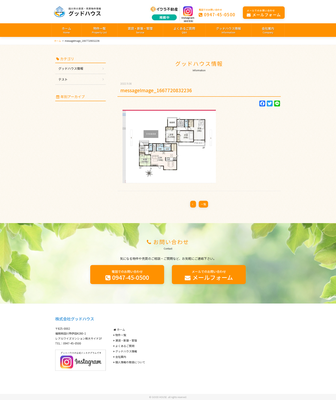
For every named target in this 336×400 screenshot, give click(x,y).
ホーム (66, 30)
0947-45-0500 (217, 12)
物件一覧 (99, 30)
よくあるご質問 (184, 30)
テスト (63, 79)
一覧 (203, 204)
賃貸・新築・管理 (140, 30)
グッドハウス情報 (228, 30)
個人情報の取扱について (130, 362)
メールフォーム (264, 13)
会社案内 (268, 30)
